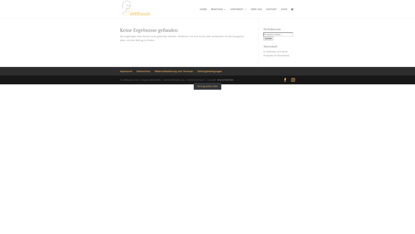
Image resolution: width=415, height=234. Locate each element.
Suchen (268, 38)
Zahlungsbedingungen (209, 71)
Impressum (126, 71)
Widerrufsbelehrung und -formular (174, 71)
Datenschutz (143, 71)
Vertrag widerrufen (207, 86)
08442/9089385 (225, 79)
